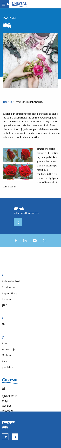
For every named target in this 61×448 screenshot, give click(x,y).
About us (3, 343)
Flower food (6, 299)
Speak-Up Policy (7, 367)
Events (4, 361)
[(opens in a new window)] (16, 241)
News (3, 324)
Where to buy (7, 349)
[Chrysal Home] (19, 4)
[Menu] (4, 4)
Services (20, 318)
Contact (20, 337)
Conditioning (8, 287)
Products (20, 275)
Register (18, 222)
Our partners (6, 355)
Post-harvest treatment (11, 281)
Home (4, 101)
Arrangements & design (10, 293)
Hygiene (4, 305)
